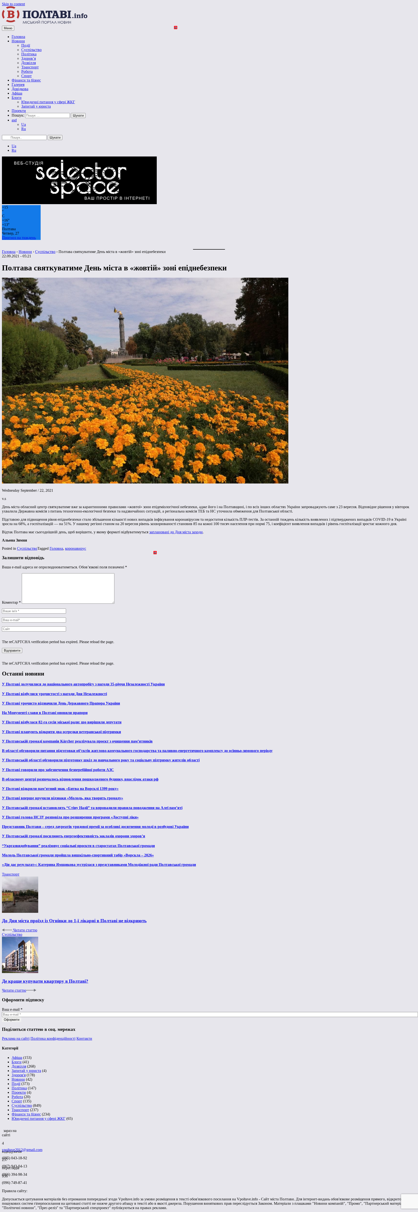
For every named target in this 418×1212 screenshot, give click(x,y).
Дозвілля (28, 63)
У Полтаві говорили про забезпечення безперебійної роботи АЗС (58, 770)
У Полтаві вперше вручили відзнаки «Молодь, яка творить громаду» (62, 798)
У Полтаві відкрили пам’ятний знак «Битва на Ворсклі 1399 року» (60, 789)
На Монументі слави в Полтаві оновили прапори (45, 713)
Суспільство (31, 50)
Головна (18, 37)
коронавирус (75, 548)
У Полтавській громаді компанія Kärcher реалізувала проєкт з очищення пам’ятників (77, 741)
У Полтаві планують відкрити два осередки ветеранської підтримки (61, 732)
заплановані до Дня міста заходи (176, 532)
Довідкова (20, 89)
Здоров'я (19, 1075)
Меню (8, 28)
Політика (29, 54)
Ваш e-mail (12, 1009)
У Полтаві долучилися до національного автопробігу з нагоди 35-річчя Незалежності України (83, 684)
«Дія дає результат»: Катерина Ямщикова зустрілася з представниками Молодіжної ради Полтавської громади (99, 865)
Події (25, 45)
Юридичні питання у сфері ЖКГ (48, 102)
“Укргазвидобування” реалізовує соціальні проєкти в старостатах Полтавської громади (78, 846)
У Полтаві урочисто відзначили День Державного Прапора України (61, 703)
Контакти (84, 1038)
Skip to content (13, 4)
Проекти (19, 111)
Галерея (18, 84)
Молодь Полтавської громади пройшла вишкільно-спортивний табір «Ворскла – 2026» (78, 855)
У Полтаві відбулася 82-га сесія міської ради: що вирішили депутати (61, 722)
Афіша (17, 93)
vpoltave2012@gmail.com (22, 1150)
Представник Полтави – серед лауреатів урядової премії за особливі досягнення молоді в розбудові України (95, 827)
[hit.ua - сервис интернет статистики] (2, 1129)
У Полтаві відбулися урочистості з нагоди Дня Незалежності (54, 694)
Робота (27, 71)
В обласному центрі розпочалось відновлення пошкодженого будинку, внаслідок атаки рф (80, 779)
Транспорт (30, 67)
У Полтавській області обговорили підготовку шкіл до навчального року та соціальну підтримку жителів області (101, 760)
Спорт (26, 76)
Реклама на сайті (16, 1038)
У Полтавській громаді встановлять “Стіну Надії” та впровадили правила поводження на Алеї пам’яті (92, 808)
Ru (23, 129)
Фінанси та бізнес (26, 80)
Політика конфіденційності (52, 1038)
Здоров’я (28, 58)
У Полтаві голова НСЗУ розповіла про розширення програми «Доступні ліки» (70, 817)
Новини (18, 41)
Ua (23, 124)
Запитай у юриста (36, 106)
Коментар (11, 602)
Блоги (17, 98)
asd (14, 120)
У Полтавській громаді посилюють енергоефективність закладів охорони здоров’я (73, 836)
